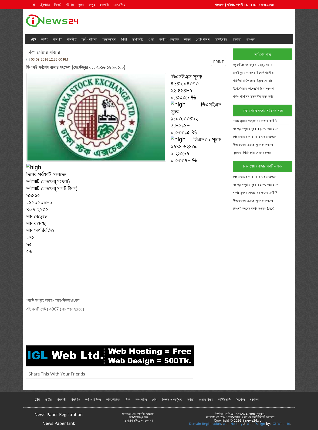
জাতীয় (44, 39)
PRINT (218, 61)
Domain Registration (205, 423)
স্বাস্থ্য (187, 39)
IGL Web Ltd (281, 423)
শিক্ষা (124, 39)
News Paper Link (58, 423)
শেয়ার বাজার (203, 39)
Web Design (256, 423)
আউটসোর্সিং (221, 39)
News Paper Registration (58, 414)
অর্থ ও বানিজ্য (89, 39)
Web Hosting (232, 423)
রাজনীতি (71, 39)
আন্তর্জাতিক (109, 39)
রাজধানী (57, 39)
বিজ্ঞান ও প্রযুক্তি (169, 39)
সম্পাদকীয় (137, 39)
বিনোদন (237, 39)
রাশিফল (251, 39)
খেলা (151, 39)
